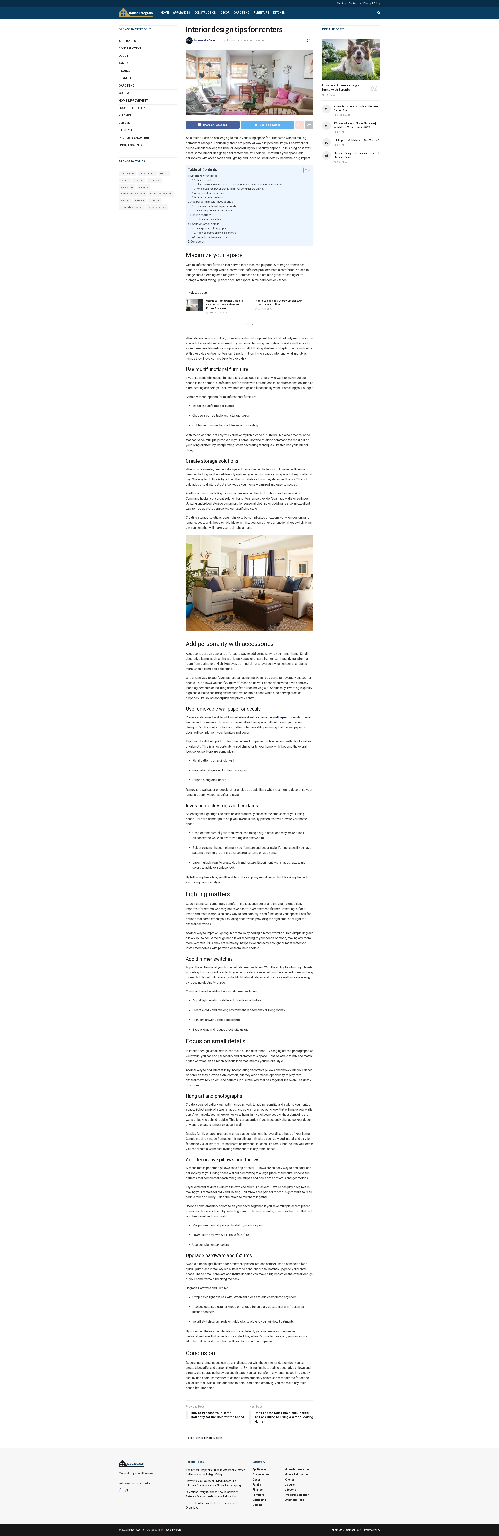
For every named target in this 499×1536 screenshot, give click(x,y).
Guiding (124, 93)
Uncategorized (130, 145)
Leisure (124, 122)
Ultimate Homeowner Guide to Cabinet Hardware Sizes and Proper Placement (240, 184)
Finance (124, 70)
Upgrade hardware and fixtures (214, 237)
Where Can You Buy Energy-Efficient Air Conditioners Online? (230, 188)
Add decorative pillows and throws (216, 232)
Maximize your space (204, 176)
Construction (205, 12)
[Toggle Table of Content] (305, 170)
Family (123, 63)
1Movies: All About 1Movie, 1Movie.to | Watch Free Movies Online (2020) (355, 125)
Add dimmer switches (209, 219)
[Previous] (246, 325)
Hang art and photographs (211, 228)
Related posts (204, 180)
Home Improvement (253, 40)
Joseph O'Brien (206, 40)
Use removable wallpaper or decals (216, 206)
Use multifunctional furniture (212, 193)
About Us (342, 3)
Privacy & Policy (371, 3)
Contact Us (355, 3)
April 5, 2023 (229, 40)
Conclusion (197, 241)
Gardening (242, 12)
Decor (225, 12)
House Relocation (132, 108)
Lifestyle (126, 130)
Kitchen (279, 12)
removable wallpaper (271, 717)
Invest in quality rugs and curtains (215, 210)
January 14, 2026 (217, 312)
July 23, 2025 (264, 309)
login (198, 1437)
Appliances (181, 12)
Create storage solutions (210, 197)
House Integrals (136, 1529)
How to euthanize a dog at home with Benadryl (341, 87)
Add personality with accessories (211, 201)
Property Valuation (134, 137)
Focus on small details (204, 224)
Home (165, 12)
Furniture (261, 12)
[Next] (253, 325)
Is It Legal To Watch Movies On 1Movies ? (356, 140)
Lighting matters (200, 215)
